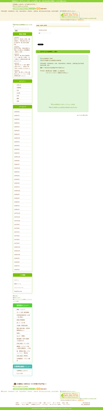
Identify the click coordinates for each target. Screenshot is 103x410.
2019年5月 (17, 179)
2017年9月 (17, 224)
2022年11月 (17, 168)
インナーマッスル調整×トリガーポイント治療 (31, 402)
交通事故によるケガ (22, 370)
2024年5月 (17, 149)
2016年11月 (17, 250)
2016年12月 (17, 247)
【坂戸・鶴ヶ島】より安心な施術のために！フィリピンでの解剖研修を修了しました (22, 73)
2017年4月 (17, 243)
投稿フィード (17, 283)
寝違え (18, 333)
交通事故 (19, 87)
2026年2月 (17, 134)
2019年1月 (17, 187)
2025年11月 (17, 138)
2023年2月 (17, 164)
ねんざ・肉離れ (21, 336)
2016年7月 (17, 265)
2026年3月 (17, 130)
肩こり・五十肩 (21, 322)
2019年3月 (17, 183)
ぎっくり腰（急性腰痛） (23, 312)
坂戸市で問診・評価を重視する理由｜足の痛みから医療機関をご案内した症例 (22, 50)
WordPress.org (18, 291)
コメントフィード (18, 287)
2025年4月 (17, 141)
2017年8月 (17, 228)
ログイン (16, 280)
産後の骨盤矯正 (21, 320)
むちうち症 (20, 373)
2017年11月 (17, 217)
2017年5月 (17, 239)
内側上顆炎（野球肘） (23, 355)
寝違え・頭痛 (65, 402)
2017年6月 (17, 235)
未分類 (18, 93)
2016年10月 (17, 254)
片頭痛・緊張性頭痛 (22, 325)
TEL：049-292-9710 (85, 404)
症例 (18, 95)
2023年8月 (17, 160)
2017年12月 (17, 213)
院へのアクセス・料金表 (55, 404)
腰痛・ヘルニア (21, 309)
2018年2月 (17, 209)
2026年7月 (17, 115)
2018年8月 (17, 194)
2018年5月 (17, 202)
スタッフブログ (66, 404)
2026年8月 (17, 111)
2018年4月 (17, 205)
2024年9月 (17, 145)
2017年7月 (17, 232)
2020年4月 (17, 171)
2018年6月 (17, 198)
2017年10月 (17, 220)
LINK (70, 408)
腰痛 (18, 98)
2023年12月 (17, 156)
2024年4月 (17, 153)
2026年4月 (17, 126)
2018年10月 (17, 190)
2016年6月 (17, 269)
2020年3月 (17, 175)
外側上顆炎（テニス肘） (23, 343)
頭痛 (18, 101)
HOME (17, 402)
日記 (18, 90)
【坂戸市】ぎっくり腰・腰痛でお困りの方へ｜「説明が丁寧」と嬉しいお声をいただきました (22, 66)
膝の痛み (18, 404)
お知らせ (19, 85)
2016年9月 (17, 258)
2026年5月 (17, 123)
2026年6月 (17, 119)
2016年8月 (17, 262)
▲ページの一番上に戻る (82, 115)
